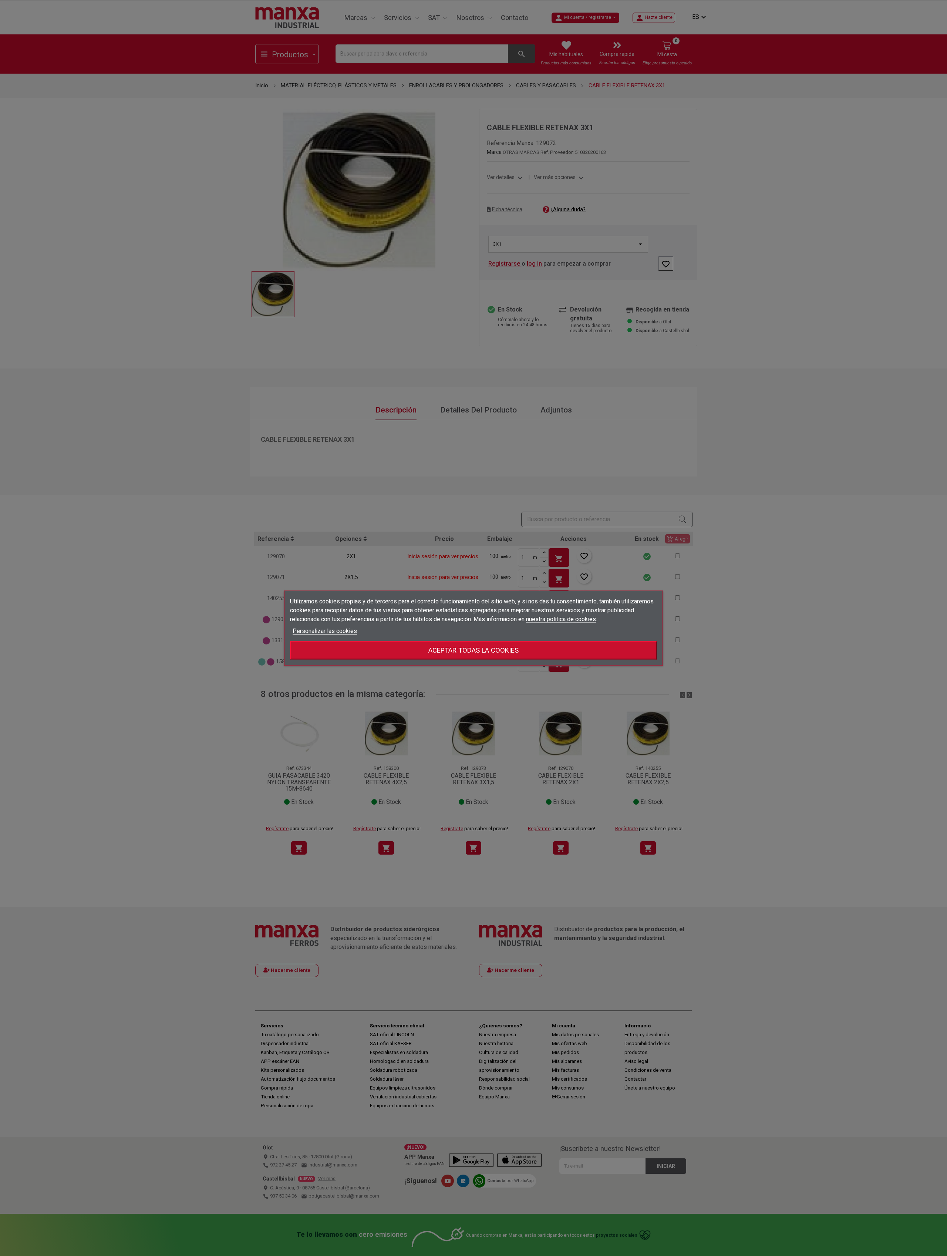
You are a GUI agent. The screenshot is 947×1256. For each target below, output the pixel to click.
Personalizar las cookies (325, 630)
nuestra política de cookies (561, 618)
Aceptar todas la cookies (473, 650)
